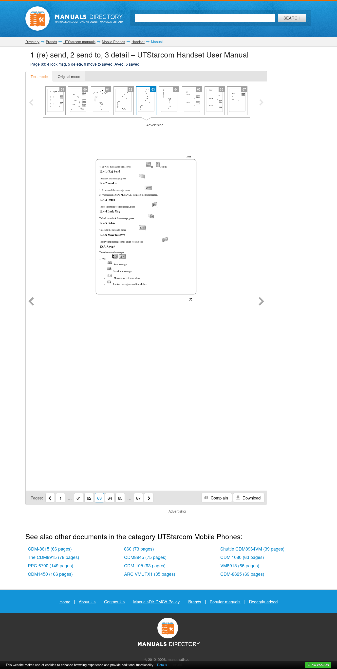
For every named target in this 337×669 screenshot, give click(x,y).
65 (120, 498)
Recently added (263, 601)
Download (251, 498)
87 (138, 498)
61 (78, 498)
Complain (218, 498)
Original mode (69, 76)
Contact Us (114, 601)
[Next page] (261, 301)
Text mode (39, 76)
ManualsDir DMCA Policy (156, 601)
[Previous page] (31, 301)
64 (110, 498)
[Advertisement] (146, 134)
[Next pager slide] (261, 103)
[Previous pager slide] (31, 103)
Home (64, 601)
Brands (194, 601)
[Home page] (37, 18)
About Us (87, 601)
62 (89, 498)
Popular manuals (225, 601)
